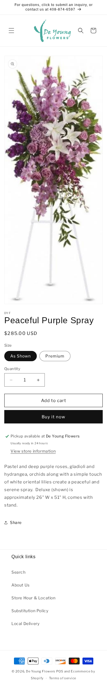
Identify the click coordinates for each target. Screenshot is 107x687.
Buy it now (53, 416)
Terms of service (62, 678)
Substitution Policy (29, 610)
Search (18, 572)
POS (59, 671)
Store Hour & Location (33, 597)
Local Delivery (25, 623)
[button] (11, 30)
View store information (33, 451)
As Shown (20, 355)
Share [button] (16, 522)
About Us (20, 584)
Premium (54, 355)
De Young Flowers (40, 671)
